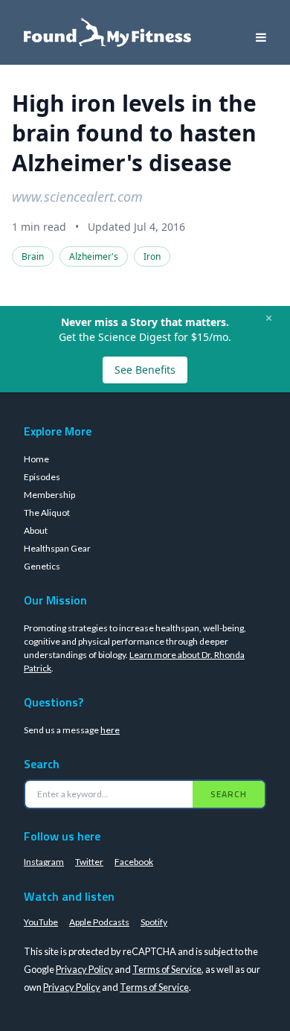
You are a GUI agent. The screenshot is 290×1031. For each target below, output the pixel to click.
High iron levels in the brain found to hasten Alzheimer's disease (134, 133)
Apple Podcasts (99, 922)
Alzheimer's (93, 256)
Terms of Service (167, 969)
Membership (49, 494)
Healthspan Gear (57, 548)
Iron (152, 256)
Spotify (154, 922)
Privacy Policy (84, 969)
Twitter (89, 861)
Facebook (134, 861)
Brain (33, 256)
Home (36, 459)
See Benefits (145, 370)
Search (228, 794)
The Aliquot (47, 512)
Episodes (42, 476)
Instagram (44, 861)
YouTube (41, 922)
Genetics (42, 566)
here (110, 729)
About (36, 530)
